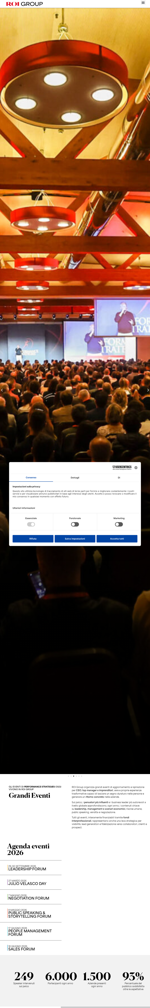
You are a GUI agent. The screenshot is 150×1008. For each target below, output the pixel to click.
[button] (143, 2)
